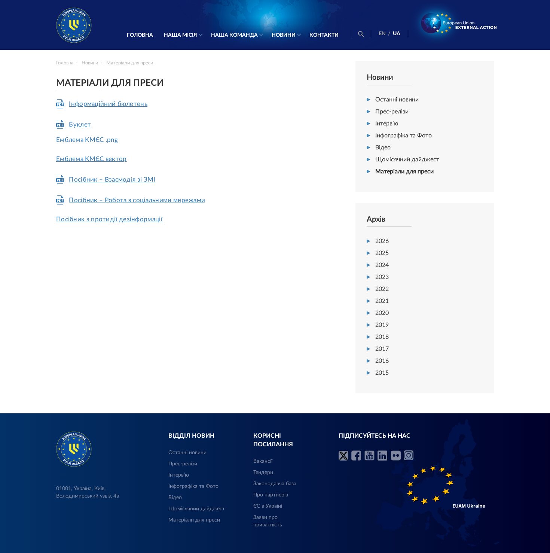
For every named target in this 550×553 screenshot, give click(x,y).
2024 (382, 265)
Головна (140, 35)
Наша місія (180, 35)
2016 (382, 361)
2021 (382, 301)
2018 (382, 337)
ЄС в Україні (267, 506)
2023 (382, 277)
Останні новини (397, 100)
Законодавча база (274, 483)
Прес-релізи (392, 112)
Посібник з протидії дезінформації (109, 219)
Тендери (263, 472)
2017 (382, 349)
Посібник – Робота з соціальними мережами (137, 200)
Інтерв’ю (386, 124)
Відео (383, 148)
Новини (284, 35)
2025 (382, 253)
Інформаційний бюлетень (108, 104)
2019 (382, 325)
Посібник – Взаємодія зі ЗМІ (112, 179)
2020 (382, 313)
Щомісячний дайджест (407, 159)
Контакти (324, 35)
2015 (382, 373)
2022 (382, 289)
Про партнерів (270, 495)
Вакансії (262, 461)
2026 (382, 241)
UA (396, 33)
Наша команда (234, 35)
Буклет (80, 124)
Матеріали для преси (404, 171)
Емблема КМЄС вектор (91, 159)
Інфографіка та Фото (403, 136)
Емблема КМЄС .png (87, 140)
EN (382, 33)
